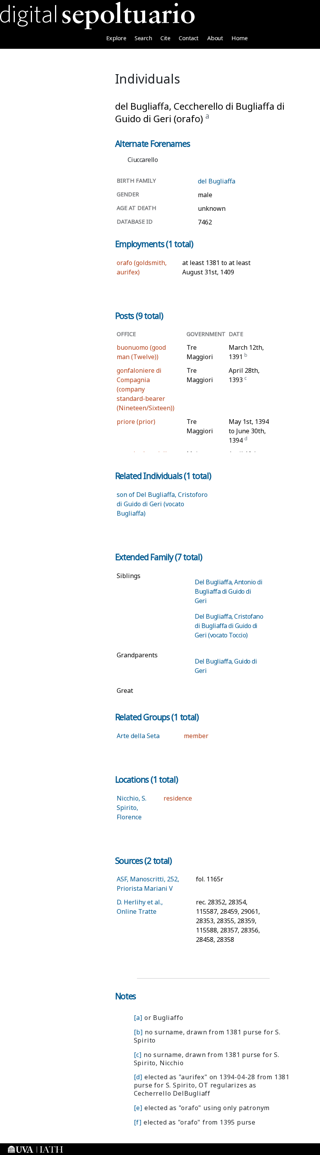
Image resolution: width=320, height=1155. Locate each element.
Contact (189, 38)
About (215, 38)
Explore (116, 38)
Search (143, 38)
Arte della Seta (138, 735)
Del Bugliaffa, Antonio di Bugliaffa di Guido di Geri (228, 591)
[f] (138, 1122)
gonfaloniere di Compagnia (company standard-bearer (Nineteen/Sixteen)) (145, 389)
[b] (138, 1032)
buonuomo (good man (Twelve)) (141, 352)
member (196, 735)
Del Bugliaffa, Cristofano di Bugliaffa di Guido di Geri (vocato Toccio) (229, 625)
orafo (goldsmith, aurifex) (142, 267)
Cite (165, 38)
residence (178, 798)
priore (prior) (136, 421)
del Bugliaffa (216, 181)
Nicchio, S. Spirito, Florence (131, 807)
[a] (138, 1017)
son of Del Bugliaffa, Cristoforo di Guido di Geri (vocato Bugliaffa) (162, 504)
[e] (138, 1107)
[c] (138, 1054)
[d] (138, 1077)
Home (239, 38)
